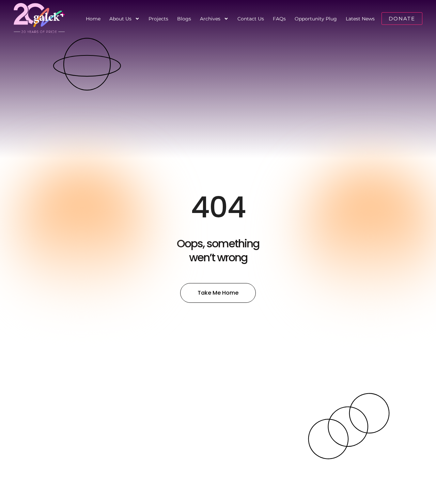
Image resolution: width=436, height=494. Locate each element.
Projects (158, 19)
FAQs (279, 19)
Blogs (184, 19)
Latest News (360, 19)
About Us (120, 19)
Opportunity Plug (316, 19)
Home (93, 19)
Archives (210, 19)
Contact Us (250, 19)
